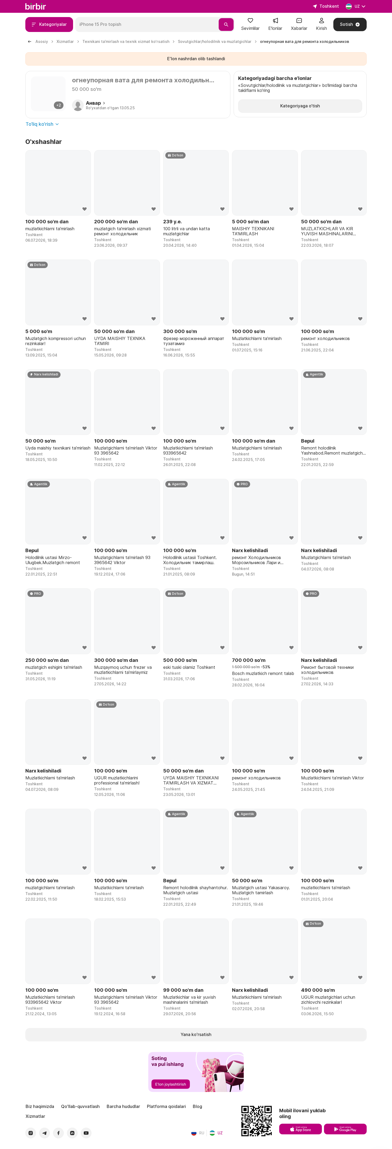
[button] (250, 24)
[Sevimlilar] (250, 22)
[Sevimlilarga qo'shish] (84, 209)
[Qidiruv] (226, 24)
